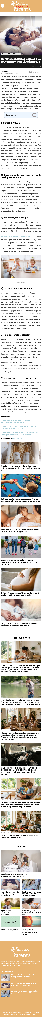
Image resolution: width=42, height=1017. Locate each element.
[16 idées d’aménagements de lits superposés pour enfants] (21, 861)
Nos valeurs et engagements (12, 1013)
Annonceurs (28, 1013)
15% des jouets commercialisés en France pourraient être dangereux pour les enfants (20, 500)
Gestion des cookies (10, 1014)
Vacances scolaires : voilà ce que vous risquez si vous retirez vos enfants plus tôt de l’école (20, 562)
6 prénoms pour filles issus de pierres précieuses (8, 912)
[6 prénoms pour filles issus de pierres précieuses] (10, 903)
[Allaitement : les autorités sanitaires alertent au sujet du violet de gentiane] (21, 516)
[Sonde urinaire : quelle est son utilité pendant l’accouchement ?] (31, 884)
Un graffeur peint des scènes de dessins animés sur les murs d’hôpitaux (19, 624)
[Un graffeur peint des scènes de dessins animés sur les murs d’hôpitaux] (21, 610)
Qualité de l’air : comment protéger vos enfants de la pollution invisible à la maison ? (20, 468)
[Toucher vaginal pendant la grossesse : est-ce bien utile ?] (31, 903)
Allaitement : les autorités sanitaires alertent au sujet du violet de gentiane (21, 530)
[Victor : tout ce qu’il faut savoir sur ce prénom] (10, 921)
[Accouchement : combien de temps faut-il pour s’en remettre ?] (10, 884)
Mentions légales (25, 1014)
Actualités (17, 438)
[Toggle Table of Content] (33, 115)
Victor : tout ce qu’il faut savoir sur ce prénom (9, 930)
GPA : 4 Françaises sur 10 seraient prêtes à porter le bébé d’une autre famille (20, 594)
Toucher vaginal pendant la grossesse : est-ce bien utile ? (31, 912)
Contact (36, 1013)
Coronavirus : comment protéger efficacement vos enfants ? (15, 421)
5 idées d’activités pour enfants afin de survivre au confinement (18, 427)
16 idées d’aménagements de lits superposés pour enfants (15, 875)
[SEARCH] (39, 6)
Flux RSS (35, 1014)
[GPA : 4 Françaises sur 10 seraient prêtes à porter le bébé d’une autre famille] (21, 579)
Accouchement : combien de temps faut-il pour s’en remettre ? (10, 894)
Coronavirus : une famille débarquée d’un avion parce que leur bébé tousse (19, 433)
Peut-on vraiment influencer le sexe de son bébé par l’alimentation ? (20, 836)
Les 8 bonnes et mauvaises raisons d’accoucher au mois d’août (30, 931)
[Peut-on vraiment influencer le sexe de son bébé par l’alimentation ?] (21, 822)
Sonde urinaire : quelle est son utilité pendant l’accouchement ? (31, 894)
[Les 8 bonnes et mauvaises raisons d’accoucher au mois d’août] (31, 921)
